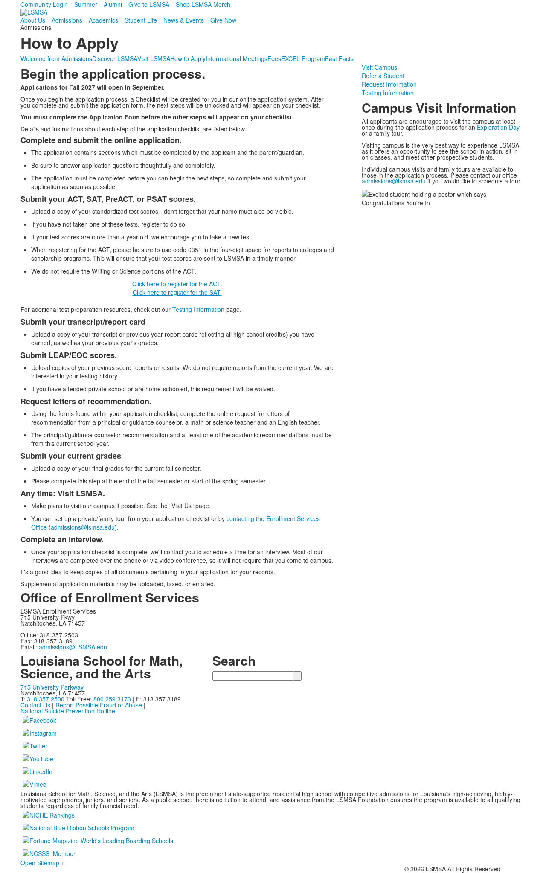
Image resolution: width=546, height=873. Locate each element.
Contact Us (35, 705)
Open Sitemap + (42, 862)
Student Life (141, 20)
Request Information (389, 84)
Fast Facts (339, 58)
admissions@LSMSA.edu (73, 647)
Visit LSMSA (153, 58)
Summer (85, 4)
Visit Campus (379, 67)
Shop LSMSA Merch (203, 4)
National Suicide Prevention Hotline (67, 711)
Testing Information (198, 309)
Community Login (44, 4)
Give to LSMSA (148, 4)
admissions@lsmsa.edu (83, 527)
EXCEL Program (303, 58)
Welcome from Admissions (56, 58)
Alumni (113, 4)
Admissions (67, 20)
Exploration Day (498, 127)
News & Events (183, 20)
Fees (274, 58)
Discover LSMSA (114, 58)
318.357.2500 (45, 699)
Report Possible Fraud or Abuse (98, 705)
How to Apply (188, 58)
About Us (32, 20)
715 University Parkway (52, 687)
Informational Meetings (236, 58)
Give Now (223, 20)
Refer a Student (383, 75)
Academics (103, 20)
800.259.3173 (113, 699)
